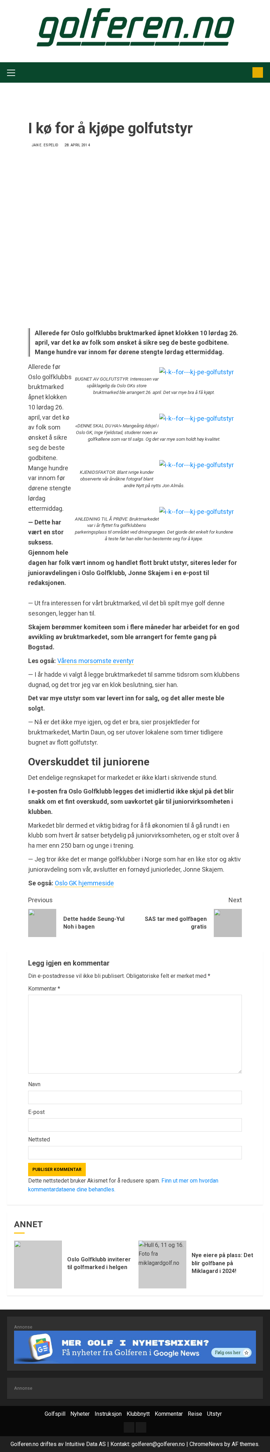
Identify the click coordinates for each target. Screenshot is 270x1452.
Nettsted (39, 1139)
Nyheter (80, 1413)
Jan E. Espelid (45, 145)
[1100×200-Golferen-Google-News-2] (135, 1346)
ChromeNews (206, 1444)
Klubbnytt (138, 1413)
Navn (34, 1084)
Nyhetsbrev (257, 72)
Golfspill (55, 1413)
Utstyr (214, 1413)
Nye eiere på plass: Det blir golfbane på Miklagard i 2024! (222, 1263)
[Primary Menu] (11, 72)
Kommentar (44, 988)
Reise (195, 1413)
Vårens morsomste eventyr (95, 660)
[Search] (244, 72)
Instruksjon (108, 1413)
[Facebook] (141, 1427)
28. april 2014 (77, 145)
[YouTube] (129, 1427)
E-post (36, 1112)
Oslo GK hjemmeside (84, 883)
